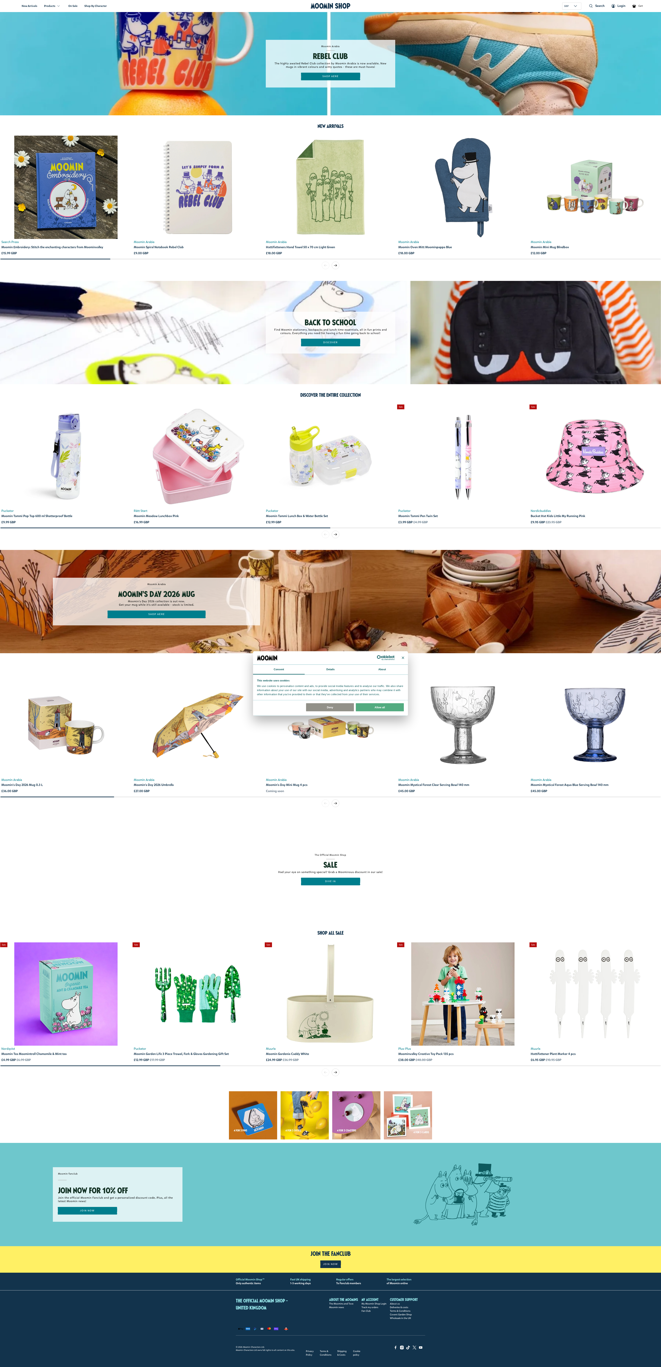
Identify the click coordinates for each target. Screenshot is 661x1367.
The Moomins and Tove (341, 1303)
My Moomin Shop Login (373, 1303)
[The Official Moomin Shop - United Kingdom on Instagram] (402, 1348)
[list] (330, 197)
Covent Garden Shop (401, 1314)
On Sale (72, 6)
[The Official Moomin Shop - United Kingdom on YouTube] (421, 1348)
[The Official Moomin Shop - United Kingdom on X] (414, 1348)
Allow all (380, 707)
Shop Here (330, 76)
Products (49, 6)
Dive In (330, 881)
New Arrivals (29, 6)
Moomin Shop (330, 6)
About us (395, 1303)
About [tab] (382, 669)
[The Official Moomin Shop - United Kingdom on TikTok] (408, 1348)
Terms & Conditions (400, 1311)
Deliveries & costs (399, 1307)
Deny (330, 707)
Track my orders (369, 1307)
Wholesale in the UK (400, 1318)
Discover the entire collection (330, 395)
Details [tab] (330, 669)
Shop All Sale (330, 933)
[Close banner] (403, 658)
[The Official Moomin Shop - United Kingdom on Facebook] (395, 1348)
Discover (330, 342)
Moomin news (336, 1307)
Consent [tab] (279, 669)
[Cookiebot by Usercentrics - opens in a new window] (379, 657)
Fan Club (366, 1311)
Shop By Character (95, 6)
